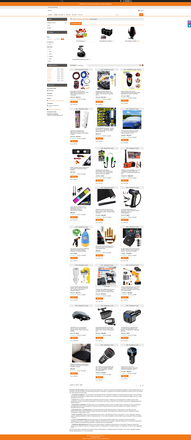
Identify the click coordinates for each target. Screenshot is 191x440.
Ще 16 (49, 61)
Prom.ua (102, 435)
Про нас (68, 14)
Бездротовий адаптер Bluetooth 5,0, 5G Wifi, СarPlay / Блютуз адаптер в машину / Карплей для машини (130, 250)
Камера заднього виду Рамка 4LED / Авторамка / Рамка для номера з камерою (79, 168)
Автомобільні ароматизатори (80, 59)
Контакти (74, 14)
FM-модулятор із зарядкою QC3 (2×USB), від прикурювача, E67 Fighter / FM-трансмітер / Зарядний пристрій (130, 329)
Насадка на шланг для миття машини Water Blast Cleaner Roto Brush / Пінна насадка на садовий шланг (104, 93)
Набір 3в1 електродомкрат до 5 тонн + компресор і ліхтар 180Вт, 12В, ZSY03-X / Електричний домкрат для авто (130, 171)
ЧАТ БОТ (80, 14)
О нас (48, 25)
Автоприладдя (80, 41)
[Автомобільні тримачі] (132, 33)
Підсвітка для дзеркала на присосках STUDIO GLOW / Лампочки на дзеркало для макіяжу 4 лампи (79, 132)
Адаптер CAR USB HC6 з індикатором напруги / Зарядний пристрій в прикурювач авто (129, 368)
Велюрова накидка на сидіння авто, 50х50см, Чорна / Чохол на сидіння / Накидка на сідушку (79, 365)
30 (140, 385)
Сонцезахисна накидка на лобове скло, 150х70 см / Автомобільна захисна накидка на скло (129, 132)
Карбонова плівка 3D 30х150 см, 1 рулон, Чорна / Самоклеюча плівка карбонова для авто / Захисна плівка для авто (105, 211)
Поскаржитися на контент (91, 438)
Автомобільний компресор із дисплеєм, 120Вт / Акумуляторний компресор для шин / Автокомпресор (130, 211)
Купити (74, 101)
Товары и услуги (51, 22)
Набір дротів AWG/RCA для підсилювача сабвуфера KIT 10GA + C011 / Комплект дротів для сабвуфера (79, 93)
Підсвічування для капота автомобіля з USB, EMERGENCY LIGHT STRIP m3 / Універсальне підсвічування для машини (104, 171)
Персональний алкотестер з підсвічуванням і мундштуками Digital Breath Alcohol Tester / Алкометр (130, 92)
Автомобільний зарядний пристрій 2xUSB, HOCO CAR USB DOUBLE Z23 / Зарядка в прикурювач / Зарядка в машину (79, 288)
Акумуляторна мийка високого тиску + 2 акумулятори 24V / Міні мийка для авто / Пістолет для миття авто (105, 290)
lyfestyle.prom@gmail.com (54, 109)
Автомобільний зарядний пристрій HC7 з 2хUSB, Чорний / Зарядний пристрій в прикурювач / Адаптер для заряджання (104, 368)
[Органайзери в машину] (107, 33)
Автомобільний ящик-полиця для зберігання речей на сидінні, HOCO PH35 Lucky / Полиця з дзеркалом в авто (105, 329)
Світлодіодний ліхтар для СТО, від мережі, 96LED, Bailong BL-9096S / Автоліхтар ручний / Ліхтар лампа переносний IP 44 (105, 129)
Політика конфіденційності (103, 438)
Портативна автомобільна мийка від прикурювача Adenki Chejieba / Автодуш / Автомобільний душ (79, 250)
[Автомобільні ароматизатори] (81, 51)
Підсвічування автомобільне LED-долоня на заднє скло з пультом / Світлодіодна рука (104, 247)
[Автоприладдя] (81, 33)
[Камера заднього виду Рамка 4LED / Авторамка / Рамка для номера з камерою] (81, 156)
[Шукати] (141, 14)
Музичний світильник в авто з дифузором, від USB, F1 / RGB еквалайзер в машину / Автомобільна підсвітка (78, 208)
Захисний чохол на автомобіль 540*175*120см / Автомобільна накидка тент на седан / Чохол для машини (79, 329)
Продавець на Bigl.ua (95, 437)
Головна (50, 14)
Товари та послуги (58, 14)
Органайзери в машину (106, 41)
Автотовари (85, 19)
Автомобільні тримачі (131, 41)
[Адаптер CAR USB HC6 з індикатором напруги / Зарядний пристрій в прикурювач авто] (132, 355)
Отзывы (49, 27)
